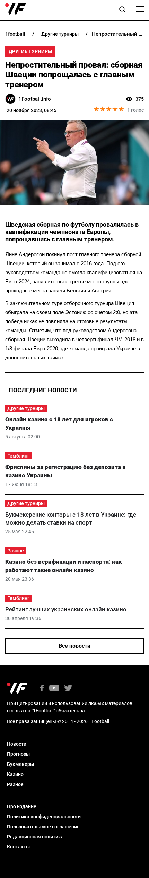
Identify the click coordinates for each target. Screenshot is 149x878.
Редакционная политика (35, 836)
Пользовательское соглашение (43, 826)
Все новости (74, 646)
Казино (15, 774)
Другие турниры (30, 51)
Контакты (18, 847)
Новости (16, 744)
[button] (122, 10)
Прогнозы (18, 754)
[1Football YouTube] (54, 689)
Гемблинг (18, 456)
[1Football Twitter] (68, 689)
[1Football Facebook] (42, 689)
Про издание (21, 806)
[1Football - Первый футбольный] (15, 9)
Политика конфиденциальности (44, 816)
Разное (15, 550)
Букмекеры (20, 764)
